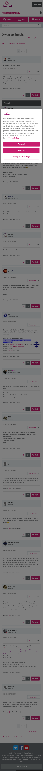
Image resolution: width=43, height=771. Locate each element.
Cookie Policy (13, 138)
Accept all (21, 144)
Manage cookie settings (21, 157)
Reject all (21, 150)
